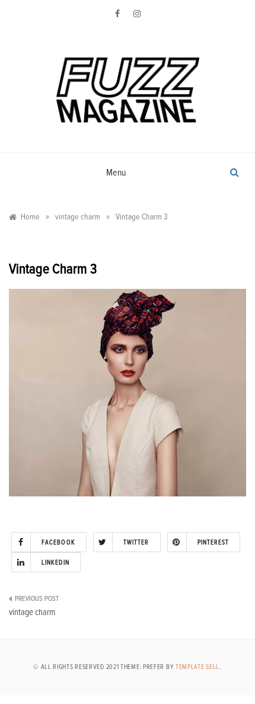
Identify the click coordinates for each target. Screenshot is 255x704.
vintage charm (32, 612)
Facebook (58, 542)
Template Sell (197, 667)
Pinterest (213, 542)
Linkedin (55, 562)
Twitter (136, 542)
